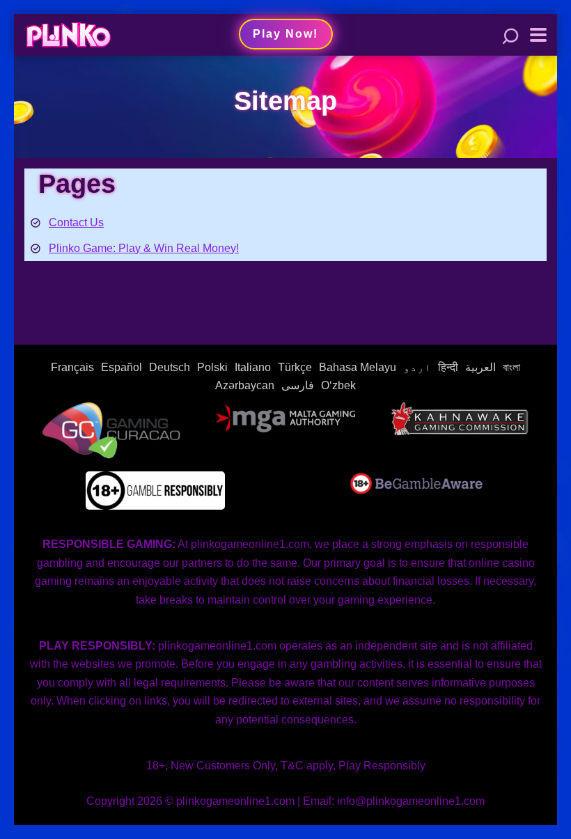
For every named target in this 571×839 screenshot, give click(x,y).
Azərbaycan (244, 385)
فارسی (297, 385)
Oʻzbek (338, 385)
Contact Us (76, 222)
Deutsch (169, 367)
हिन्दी (448, 367)
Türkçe (295, 367)
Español (121, 367)
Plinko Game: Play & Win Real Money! (144, 248)
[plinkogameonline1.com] (68, 33)
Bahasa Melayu (357, 367)
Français (72, 367)
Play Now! (285, 34)
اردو (417, 367)
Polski (212, 367)
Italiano (253, 367)
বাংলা (511, 367)
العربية (480, 367)
